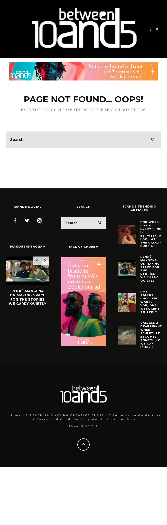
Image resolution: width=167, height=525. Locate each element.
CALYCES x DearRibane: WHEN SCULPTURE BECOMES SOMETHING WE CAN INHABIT (151, 334)
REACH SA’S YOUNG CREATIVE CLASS (67, 415)
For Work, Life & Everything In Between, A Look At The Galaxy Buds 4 (151, 234)
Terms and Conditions (60, 419)
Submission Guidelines (137, 415)
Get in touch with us (114, 419)
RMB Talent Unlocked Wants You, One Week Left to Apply (150, 302)
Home (15, 415)
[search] (153, 140)
